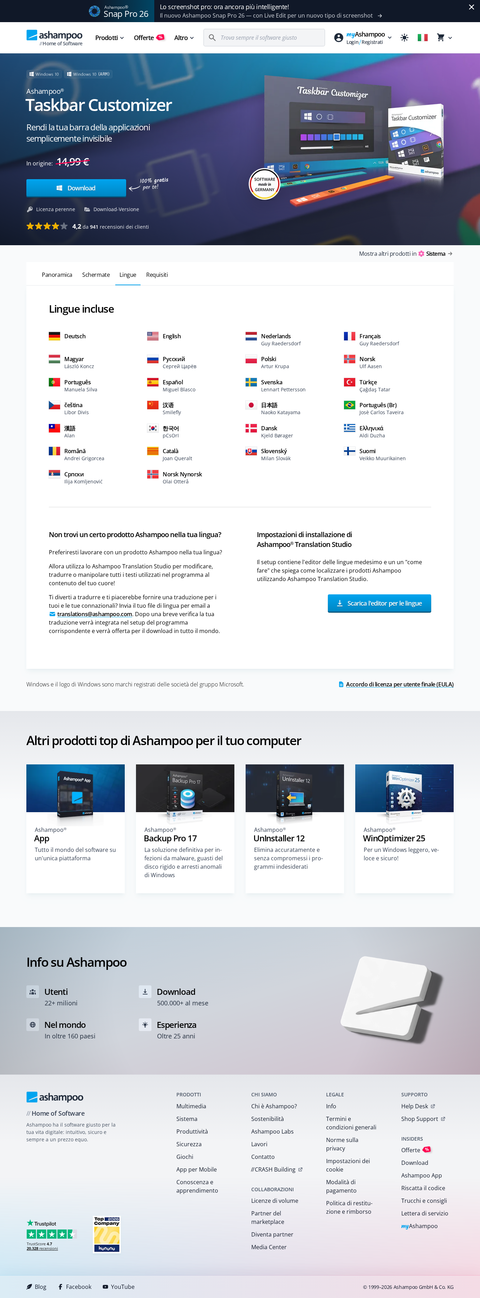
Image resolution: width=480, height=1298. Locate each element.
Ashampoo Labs (272, 1131)
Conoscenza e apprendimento (197, 1186)
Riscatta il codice (423, 1188)
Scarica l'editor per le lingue (384, 603)
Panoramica (57, 275)
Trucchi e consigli (424, 1201)
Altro (181, 37)
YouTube (123, 1287)
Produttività (192, 1131)
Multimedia (191, 1106)
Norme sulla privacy (342, 1144)
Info (331, 1106)
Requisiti (157, 275)
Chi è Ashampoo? (274, 1106)
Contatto (263, 1157)
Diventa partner (272, 1234)
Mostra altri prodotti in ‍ (402, 253)
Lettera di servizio (424, 1213)
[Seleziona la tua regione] (422, 37)
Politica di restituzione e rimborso (349, 1207)
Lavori (259, 1144)
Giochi (184, 1157)
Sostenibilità (267, 1119)
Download (80, 188)
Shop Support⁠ (419, 1119)
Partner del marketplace (267, 1217)
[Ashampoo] (55, 1097)
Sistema (186, 1119)
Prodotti (106, 37)
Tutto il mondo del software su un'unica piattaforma (75, 854)
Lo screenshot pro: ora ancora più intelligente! (224, 6)
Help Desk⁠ (414, 1106)
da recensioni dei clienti (110, 226)
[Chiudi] (472, 7)
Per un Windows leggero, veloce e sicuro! (401, 854)
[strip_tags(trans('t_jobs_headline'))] (107, 1234)
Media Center (269, 1247)
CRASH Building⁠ (273, 1169)
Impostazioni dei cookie (348, 1165)
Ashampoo (419, 1226)
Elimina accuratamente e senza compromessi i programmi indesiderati (288, 858)
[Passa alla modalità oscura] (404, 37)
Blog (40, 1287)
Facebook (78, 1287)
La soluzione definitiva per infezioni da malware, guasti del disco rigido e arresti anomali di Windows (183, 862)
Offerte (148, 37)
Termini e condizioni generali (351, 1123)
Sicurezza (189, 1144)
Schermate (96, 275)
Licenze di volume (274, 1201)
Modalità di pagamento (341, 1186)
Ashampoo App (421, 1175)
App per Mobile (196, 1169)
